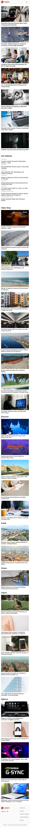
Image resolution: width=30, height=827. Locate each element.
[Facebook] (7, 811)
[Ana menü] (26, 2)
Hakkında (22, 808)
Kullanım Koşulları (24, 814)
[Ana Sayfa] (5, 2)
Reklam (22, 820)
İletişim (22, 811)
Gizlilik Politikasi (24, 817)
